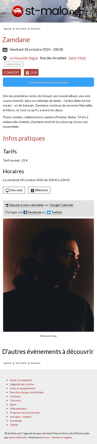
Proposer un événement (24, 412)
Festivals (15, 396)
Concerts (15, 400)
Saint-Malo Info (18, 437)
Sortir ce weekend (21, 380)
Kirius (46, 437)
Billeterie (41, 190)
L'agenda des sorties (22, 384)
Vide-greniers (18, 408)
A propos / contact (20, 416)
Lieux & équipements (23, 388)
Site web (16, 190)
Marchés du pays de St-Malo (27, 392)
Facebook (16, 420)
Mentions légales (61, 437)
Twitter (14, 424)
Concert (11, 72)
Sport (13, 404)
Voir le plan (14, 64)
